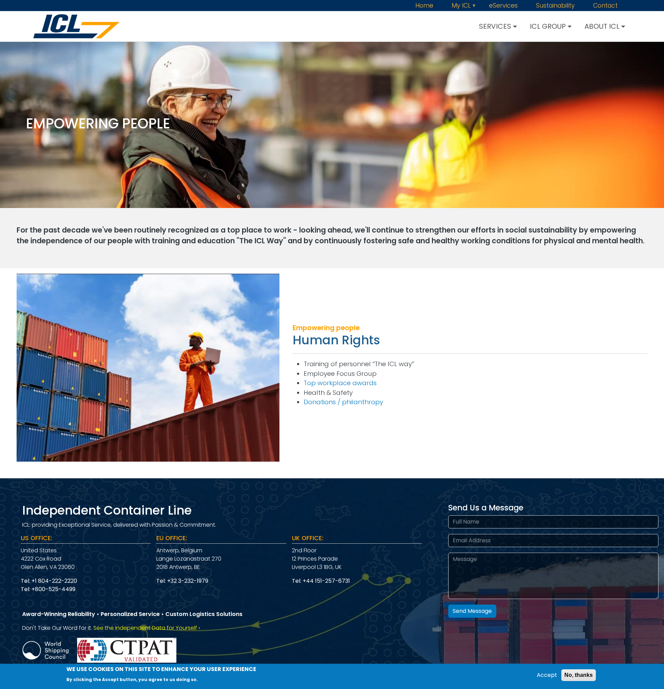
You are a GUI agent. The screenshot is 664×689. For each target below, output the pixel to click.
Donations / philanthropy (343, 402)
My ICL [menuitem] (465, 6)
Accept (547, 675)
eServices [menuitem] (503, 6)
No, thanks (578, 675)
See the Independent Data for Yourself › (146, 628)
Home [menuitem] (424, 6)
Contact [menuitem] (605, 6)
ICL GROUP (548, 26)
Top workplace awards (340, 383)
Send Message (472, 611)
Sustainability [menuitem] (555, 6)
